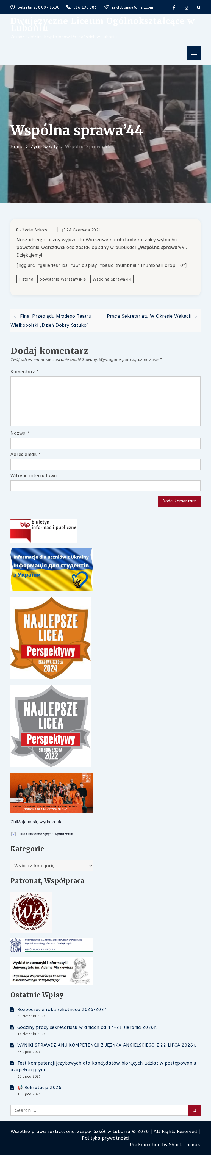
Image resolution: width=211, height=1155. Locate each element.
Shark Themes (185, 1144)
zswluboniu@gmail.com (132, 7)
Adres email (25, 454)
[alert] (105, 834)
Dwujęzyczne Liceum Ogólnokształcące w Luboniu (102, 24)
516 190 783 (85, 7)
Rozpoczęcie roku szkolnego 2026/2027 (62, 1009)
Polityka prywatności (105, 1138)
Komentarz (24, 371)
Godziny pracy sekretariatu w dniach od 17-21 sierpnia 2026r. (87, 1027)
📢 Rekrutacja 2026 (39, 1087)
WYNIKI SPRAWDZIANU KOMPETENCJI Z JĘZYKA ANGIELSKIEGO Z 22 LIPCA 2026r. (106, 1045)
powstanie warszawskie (63, 279)
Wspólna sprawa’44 (112, 279)
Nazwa (19, 433)
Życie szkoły (35, 230)
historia (26, 279)
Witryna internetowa (33, 475)
